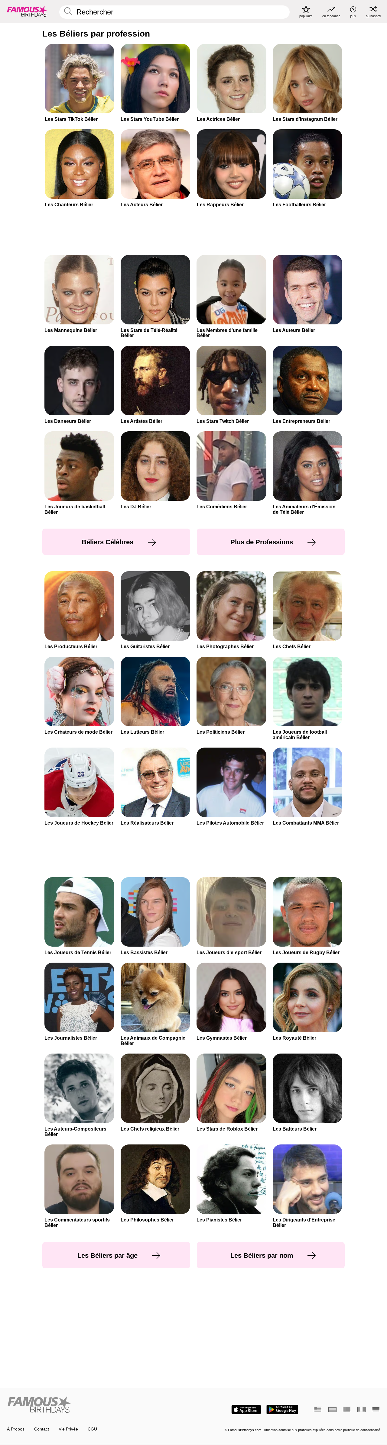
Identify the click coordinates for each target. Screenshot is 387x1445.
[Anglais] (318, 1409)
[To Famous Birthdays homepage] (27, 11)
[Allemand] (376, 1409)
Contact (41, 1429)
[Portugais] (347, 1409)
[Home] (98, 1405)
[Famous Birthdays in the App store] (246, 1409)
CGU (92, 1429)
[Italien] (361, 1409)
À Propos (15, 1429)
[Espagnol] (332, 1409)
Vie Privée (68, 1429)
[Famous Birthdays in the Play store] (282, 1409)
